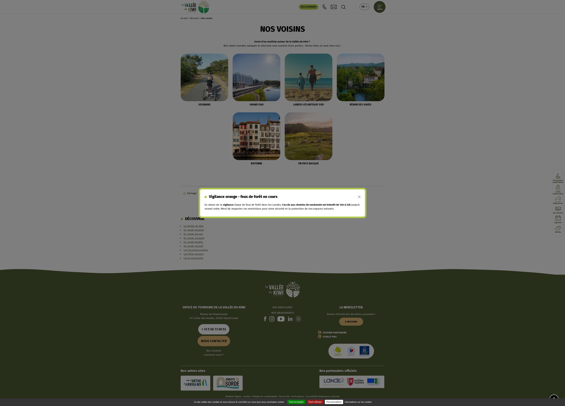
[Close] (359, 197)
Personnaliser (334, 402)
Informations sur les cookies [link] (358, 402)
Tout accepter (296, 402)
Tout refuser (315, 402)
